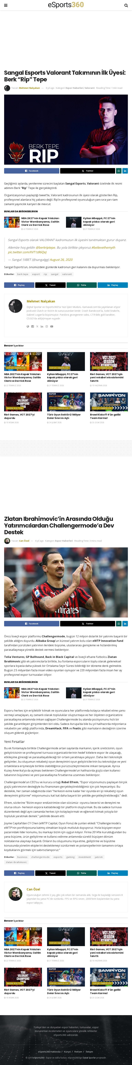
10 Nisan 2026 (12, 422)
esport (36, 274)
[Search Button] (126, 5)
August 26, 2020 (61, 260)
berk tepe (22, 274)
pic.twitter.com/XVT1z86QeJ (27, 252)
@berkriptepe (45, 247)
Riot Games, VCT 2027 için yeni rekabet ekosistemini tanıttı (106, 377)
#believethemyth (103, 247)
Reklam (78, 1051)
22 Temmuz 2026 (30, 229)
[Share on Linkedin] (125, 171)
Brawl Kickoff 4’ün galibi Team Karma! (105, 416)
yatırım (99, 857)
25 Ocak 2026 (98, 422)
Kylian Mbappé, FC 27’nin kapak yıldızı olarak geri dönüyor (99, 222)
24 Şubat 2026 (55, 422)
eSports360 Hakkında (49, 1051)
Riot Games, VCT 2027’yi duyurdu (19, 416)
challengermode (40, 857)
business (22, 857)
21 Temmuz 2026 (92, 229)
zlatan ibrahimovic (16, 862)
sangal (54, 274)
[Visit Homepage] (66, 5)
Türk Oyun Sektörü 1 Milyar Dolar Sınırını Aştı (64, 416)
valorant (67, 274)
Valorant (90, 87)
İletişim (89, 1051)
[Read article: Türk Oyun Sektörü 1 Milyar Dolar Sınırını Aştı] (66, 402)
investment (85, 857)
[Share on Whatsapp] (119, 171)
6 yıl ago (50, 87)
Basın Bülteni (15, 408)
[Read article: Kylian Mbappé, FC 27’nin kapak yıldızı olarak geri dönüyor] (73, 222)
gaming (70, 857)
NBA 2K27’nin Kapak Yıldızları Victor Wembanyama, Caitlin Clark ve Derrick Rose (40, 222)
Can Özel (24, 540)
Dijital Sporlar (89, 1057)
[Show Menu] (5, 5)
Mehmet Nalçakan (29, 87)
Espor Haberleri (75, 87)
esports (58, 857)
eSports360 (38, 1057)
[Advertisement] (68, 39)
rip (45, 274)
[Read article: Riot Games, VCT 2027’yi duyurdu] (23, 402)
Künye (67, 1051)
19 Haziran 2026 (99, 385)
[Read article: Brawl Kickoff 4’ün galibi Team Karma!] (109, 402)
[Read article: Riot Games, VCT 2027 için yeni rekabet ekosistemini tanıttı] (109, 361)
